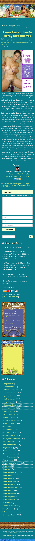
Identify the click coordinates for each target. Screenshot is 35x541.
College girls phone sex (10, 405)
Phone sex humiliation (10, 487)
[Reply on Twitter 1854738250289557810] (6, 320)
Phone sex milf (25, 42)
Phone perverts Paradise (11, 463)
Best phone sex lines (9, 393)
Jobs (28, 532)
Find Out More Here (10, 297)
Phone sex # (7, 42)
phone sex (14, 185)
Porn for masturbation (10, 506)
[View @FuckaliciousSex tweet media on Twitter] (6, 317)
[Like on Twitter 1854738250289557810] (13, 320)
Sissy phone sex (8, 509)
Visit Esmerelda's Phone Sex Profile (17, 174)
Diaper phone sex (8, 411)
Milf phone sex (7, 448)
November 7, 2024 (9, 323)
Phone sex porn (8, 497)
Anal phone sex (8, 387)
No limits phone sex (9, 457)
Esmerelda (6, 39)
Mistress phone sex (9, 451)
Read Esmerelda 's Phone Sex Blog (17, 176)
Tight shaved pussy (9, 515)
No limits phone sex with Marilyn (12, 25)
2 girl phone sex (8, 384)
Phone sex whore (8, 500)
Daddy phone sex (8, 408)
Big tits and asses (8, 396)
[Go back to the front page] (17, 11)
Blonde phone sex (8, 399)
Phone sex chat (8, 475)
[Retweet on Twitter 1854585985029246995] (10, 334)
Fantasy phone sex (9, 420)
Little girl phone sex (9, 445)
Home (7, 532)
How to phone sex (9, 436)
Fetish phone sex (15, 39)
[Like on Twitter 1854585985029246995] (13, 334)
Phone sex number (9, 493)
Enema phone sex (9, 417)
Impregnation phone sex (11, 439)
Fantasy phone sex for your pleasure (21, 27)
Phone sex (6, 466)
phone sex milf (6, 186)
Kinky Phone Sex (12, 41)
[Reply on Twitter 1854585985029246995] (6, 334)
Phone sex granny (9, 481)
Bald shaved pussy (9, 390)
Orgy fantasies (7, 460)
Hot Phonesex (24, 39)
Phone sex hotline (16, 42)
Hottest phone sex (19, 184)
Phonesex (6, 503)
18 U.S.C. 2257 (13, 532)
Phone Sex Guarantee (21, 532)
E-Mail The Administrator (7, 535)
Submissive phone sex (10, 512)
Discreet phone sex (9, 414)
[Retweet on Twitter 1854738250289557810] (10, 320)
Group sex (6, 426)
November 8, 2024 (9, 309)
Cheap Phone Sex (8, 402)
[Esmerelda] (17, 168)
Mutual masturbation (23, 41)
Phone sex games (8, 478)
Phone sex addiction (9, 472)
